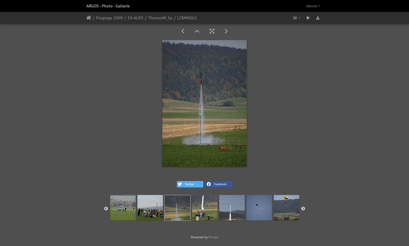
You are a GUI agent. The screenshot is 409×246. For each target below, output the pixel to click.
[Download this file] (318, 18)
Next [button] (303, 209)
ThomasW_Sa (160, 18)
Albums (311, 6)
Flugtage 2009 (109, 18)
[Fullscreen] (211, 31)
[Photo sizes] (296, 18)
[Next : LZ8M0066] (226, 31)
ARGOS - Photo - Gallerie (108, 6)
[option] (123, 207)
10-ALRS (135, 18)
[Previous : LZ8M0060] (183, 31)
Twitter (189, 184)
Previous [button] (106, 209)
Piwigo (213, 237)
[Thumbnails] (197, 31)
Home (88, 18)
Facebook (220, 184)
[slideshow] (308, 18)
